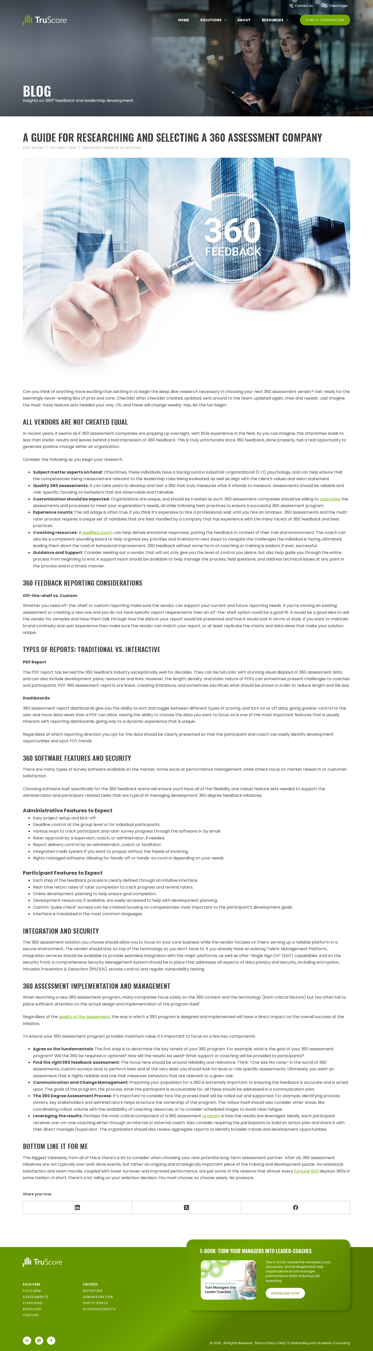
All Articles (130, 148)
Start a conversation (325, 20)
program (211, 1116)
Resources (272, 20)
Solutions (211, 20)
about (244, 20)
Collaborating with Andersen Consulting (319, 1343)
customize (330, 499)
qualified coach (97, 532)
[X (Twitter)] (186, 1207)
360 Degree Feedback (100, 148)
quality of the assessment (84, 1017)
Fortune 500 (306, 1171)
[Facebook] (295, 1207)
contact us (304, 6)
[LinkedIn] (77, 1207)
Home (183, 20)
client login (338, 6)
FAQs (281, 1343)
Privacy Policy (265, 1343)
